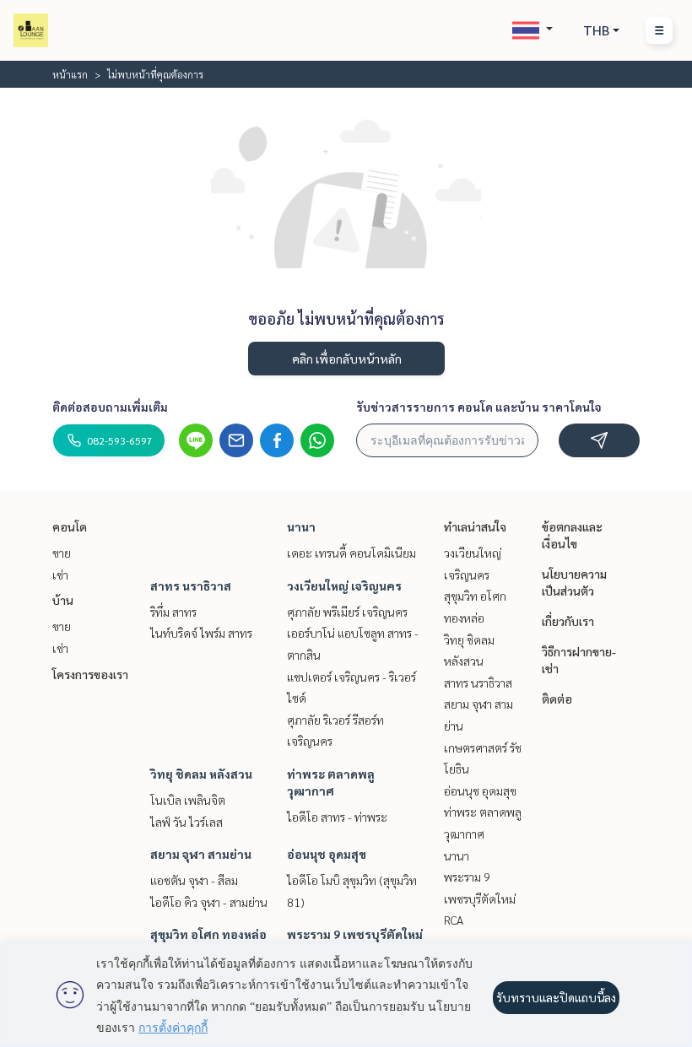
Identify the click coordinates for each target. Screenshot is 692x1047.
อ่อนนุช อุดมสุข (326, 853)
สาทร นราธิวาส (190, 585)
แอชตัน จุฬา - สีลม (194, 880)
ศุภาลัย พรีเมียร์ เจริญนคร (347, 611)
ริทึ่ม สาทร (173, 611)
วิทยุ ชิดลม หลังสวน (201, 773)
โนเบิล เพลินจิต (187, 799)
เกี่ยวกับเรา (568, 621)
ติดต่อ (557, 698)
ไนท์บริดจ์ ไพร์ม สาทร (201, 632)
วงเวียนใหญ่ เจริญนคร (344, 585)
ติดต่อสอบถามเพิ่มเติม (110, 406)
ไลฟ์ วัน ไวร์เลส (186, 821)
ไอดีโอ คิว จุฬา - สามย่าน (209, 901)
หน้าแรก (70, 74)
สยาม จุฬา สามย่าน (200, 853)
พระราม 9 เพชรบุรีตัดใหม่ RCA (480, 898)
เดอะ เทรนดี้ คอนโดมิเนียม (351, 552)
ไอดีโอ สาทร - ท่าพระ (337, 816)
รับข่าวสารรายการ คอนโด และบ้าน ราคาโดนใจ (479, 406)
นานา (301, 526)
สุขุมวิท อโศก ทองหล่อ (208, 934)
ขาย (61, 552)
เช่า (60, 574)
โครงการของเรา (90, 674)
